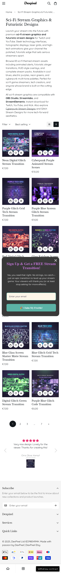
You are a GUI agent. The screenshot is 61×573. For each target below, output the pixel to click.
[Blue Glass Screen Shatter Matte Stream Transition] (15, 335)
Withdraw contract (48, 568)
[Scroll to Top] (56, 557)
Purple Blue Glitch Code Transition (43, 402)
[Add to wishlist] (15, 152)
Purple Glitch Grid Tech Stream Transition (13, 212)
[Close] (55, 260)
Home (9, 12)
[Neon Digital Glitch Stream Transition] (15, 143)
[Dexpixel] (30, 3)
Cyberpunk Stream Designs (21, 108)
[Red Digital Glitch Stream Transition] (15, 239)
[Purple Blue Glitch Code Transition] (45, 383)
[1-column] (49, 124)
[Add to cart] (10, 152)
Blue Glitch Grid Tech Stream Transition (45, 354)
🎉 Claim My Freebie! (31, 307)
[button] (55, 3)
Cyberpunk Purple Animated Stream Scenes (43, 164)
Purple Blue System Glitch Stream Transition (44, 212)
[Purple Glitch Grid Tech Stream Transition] (15, 191)
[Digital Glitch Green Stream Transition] (15, 383)
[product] (8, 568)
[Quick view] (21, 152)
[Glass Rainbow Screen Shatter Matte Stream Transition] (45, 239)
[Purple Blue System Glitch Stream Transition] (45, 191)
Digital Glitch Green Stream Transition (14, 402)
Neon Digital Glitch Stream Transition (14, 162)
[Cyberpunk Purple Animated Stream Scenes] (45, 143)
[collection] (23, 568)
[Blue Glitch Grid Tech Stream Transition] (45, 335)
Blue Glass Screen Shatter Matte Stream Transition (15, 356)
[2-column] (56, 124)
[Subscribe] (55, 505)
